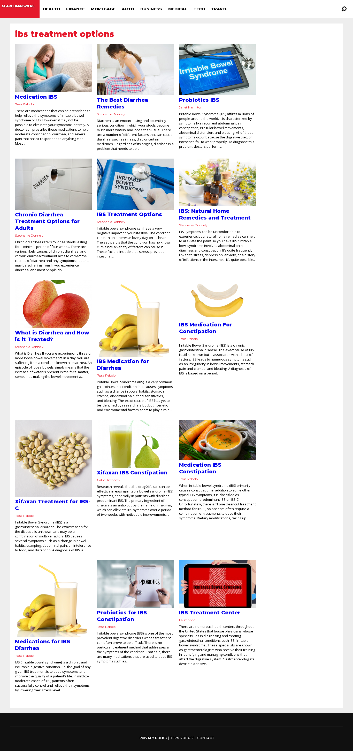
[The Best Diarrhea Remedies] (135, 69)
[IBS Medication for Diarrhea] (135, 318)
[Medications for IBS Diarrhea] (53, 598)
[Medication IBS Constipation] (217, 440)
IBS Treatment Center (209, 612)
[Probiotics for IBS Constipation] (135, 584)
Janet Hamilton (190, 107)
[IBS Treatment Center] (217, 584)
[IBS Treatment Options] (135, 184)
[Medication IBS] (53, 68)
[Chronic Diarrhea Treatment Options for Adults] (53, 184)
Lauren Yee (187, 620)
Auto (128, 8)
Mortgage (103, 8)
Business (151, 8)
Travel (219, 8)
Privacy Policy (153, 738)
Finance (75, 8)
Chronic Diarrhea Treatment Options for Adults (47, 221)
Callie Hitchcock (108, 480)
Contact (205, 738)
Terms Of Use (182, 738)
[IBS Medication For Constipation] (217, 300)
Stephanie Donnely (111, 114)
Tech (199, 8)
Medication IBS (36, 97)
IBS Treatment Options (129, 214)
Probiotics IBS (199, 100)
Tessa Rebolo (24, 104)
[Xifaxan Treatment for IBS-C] (53, 458)
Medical (177, 8)
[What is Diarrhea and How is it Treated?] (53, 304)
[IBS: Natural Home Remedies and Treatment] (217, 182)
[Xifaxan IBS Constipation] (135, 444)
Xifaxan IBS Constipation (132, 473)
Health (51, 8)
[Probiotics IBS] (217, 69)
